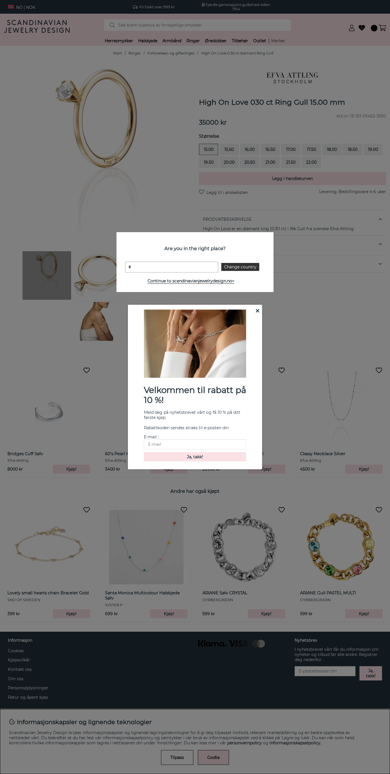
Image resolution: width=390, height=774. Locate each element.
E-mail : (151, 436)
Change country (240, 267)
